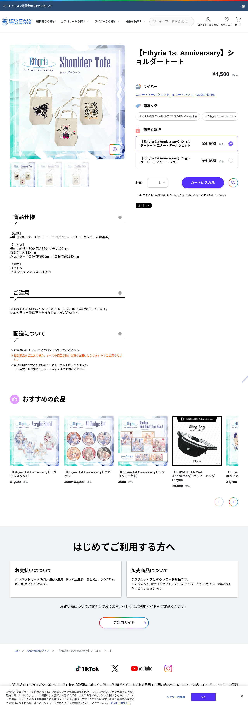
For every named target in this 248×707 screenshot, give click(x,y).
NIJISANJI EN (205, 94)
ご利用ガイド (119, 684)
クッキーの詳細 (227, 684)
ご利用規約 (18, 684)
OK (203, 696)
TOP (17, 650)
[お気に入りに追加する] (233, 182)
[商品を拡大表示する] (115, 149)
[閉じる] (242, 696)
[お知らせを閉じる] (243, 6)
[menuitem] (45, 21)
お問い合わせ (164, 684)
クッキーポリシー (120, 703)
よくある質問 (141, 684)
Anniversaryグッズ (38, 650)
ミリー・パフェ (183, 94)
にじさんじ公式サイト (192, 684)
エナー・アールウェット (153, 94)
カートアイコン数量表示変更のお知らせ (27, 5)
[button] (233, 501)
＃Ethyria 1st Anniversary (220, 116)
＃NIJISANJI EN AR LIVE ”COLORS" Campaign (168, 116)
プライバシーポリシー (44, 684)
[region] (124, 696)
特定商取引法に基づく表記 (87, 684)
